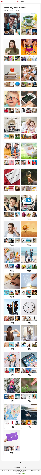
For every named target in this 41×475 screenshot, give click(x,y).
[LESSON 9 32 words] (11, 138)
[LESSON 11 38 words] (11, 164)
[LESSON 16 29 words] (29, 216)
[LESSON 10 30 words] (29, 138)
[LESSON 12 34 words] (29, 164)
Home (15, 467)
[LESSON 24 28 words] (29, 320)
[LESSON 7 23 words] (11, 112)
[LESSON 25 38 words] (11, 346)
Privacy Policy (24, 467)
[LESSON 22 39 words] (29, 294)
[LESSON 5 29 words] (11, 86)
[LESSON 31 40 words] (11, 424)
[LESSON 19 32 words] (11, 268)
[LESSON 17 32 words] (11, 242)
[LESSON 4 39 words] (29, 60)
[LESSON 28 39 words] (29, 372)
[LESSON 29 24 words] (11, 398)
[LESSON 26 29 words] (29, 346)
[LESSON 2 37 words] (29, 34)
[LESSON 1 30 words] (11, 34)
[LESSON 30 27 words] (29, 398)
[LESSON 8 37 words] (29, 112)
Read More (18, 473)
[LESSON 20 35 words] (29, 268)
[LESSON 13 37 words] (11, 190)
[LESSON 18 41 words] (29, 242)
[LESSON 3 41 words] (11, 60)
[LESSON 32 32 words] (29, 424)
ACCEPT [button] (23, 473)
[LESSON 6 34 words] (29, 86)
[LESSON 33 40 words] (11, 450)
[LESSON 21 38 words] (11, 294)
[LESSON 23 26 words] (11, 320)
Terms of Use (19, 467)
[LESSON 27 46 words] (11, 372)
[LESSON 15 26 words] (11, 216)
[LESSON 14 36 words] (29, 190)
